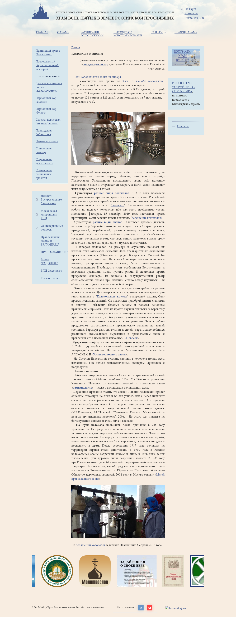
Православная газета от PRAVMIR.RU (50, 241)
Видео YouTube (194, 18)
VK (141, 607)
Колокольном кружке (112, 296)
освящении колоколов (91, 545)
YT (149, 607)
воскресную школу (95, 64)
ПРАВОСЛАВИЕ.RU (54, 252)
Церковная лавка (47, 141)
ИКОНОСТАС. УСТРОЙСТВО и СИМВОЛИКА (183, 87)
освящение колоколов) (147, 218)
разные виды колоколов (111, 193)
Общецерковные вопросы (52, 227)
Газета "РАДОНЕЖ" (49, 261)
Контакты (191, 13)
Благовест (117, 205)
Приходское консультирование (128, 34)
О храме (63, 32)
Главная (42, 32)
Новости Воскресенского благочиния (51, 199)
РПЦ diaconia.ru (51, 270)
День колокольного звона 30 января (97, 77)
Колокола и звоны (48, 76)
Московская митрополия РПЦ (49, 214)
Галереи (157, 32)
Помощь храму (185, 32)
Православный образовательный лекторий (47, 65)
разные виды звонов (107, 222)
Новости (132, 338)
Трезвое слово (50, 278)
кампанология (82, 387)
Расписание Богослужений (92, 34)
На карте (190, 9)
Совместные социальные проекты (44, 174)
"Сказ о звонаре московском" (143, 81)
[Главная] (40, 11)
